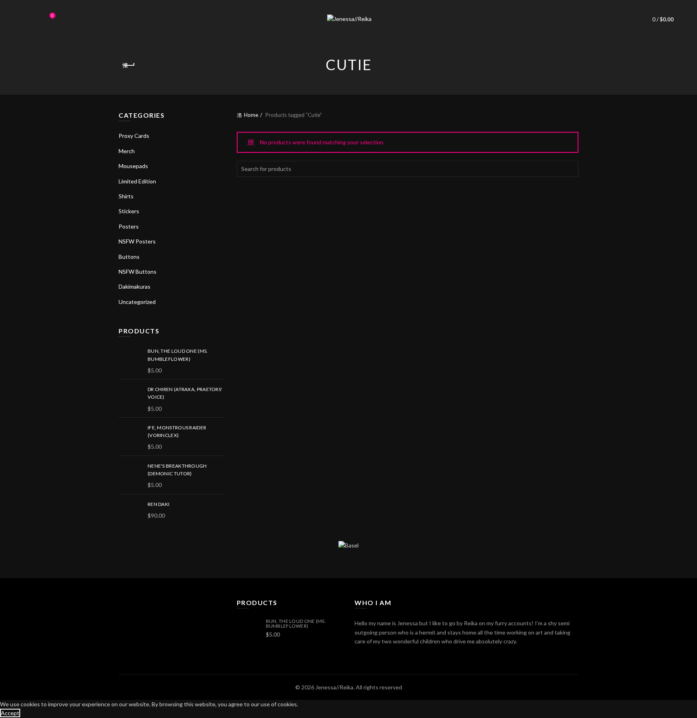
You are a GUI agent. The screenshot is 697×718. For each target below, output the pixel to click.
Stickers (129, 211)
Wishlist (52, 15)
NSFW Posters (137, 241)
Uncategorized (137, 301)
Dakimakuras (134, 286)
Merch (127, 151)
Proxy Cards (134, 135)
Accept (10, 713)
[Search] (29, 19)
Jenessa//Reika (334, 687)
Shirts (126, 196)
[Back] (129, 65)
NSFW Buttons (138, 271)
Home (251, 115)
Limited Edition (137, 181)
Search (570, 169)
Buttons (129, 256)
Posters (129, 226)
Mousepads (133, 165)
